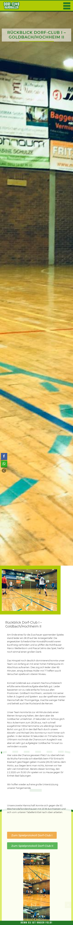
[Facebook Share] (4, 456)
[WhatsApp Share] (4, 463)
